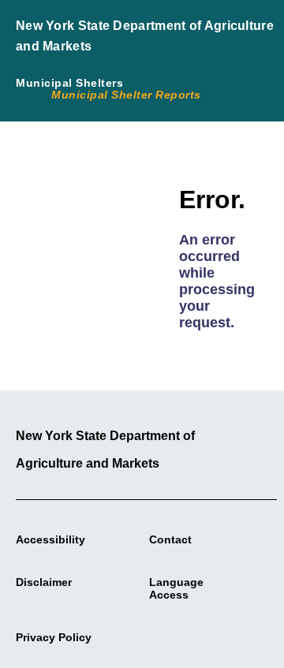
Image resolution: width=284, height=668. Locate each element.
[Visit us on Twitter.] (160, 633)
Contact (170, 539)
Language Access (176, 588)
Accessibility (50, 539)
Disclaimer (44, 582)
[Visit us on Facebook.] (141, 633)
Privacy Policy (54, 637)
